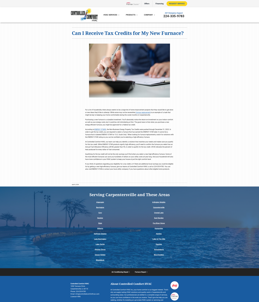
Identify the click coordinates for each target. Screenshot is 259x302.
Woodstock (100, 260)
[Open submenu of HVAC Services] (119, 14)
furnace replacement (143, 112)
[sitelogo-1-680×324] (84, 9)
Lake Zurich (100, 244)
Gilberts (100, 228)
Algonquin (100, 202)
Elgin (100, 223)
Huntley (159, 234)
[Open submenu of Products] (137, 14)
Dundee (100, 218)
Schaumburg (159, 250)
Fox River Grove (159, 223)
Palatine (159, 244)
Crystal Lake (159, 213)
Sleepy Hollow (100, 255)
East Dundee (159, 218)
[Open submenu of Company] (155, 14)
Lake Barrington (100, 239)
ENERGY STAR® (100, 129)
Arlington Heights (158, 202)
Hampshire (159, 228)
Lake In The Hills (158, 239)
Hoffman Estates (100, 234)
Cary (100, 213)
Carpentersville (159, 207)
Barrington (100, 207)
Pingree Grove (100, 250)
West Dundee (159, 255)
